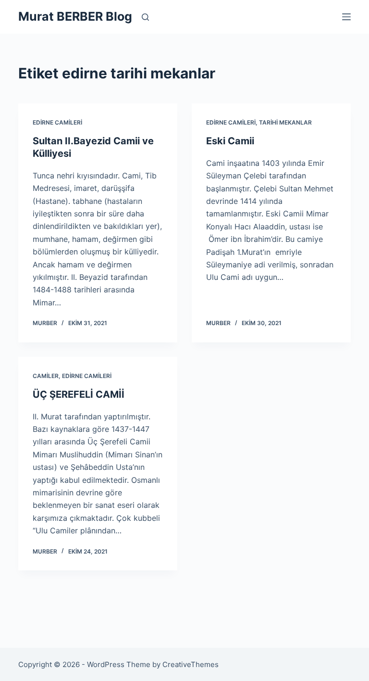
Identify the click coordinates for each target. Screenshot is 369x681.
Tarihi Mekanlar (285, 122)
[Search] (145, 17)
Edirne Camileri (57, 122)
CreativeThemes (190, 664)
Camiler (46, 375)
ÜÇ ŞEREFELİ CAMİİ (78, 394)
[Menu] (346, 17)
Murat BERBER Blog (75, 16)
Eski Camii (230, 141)
